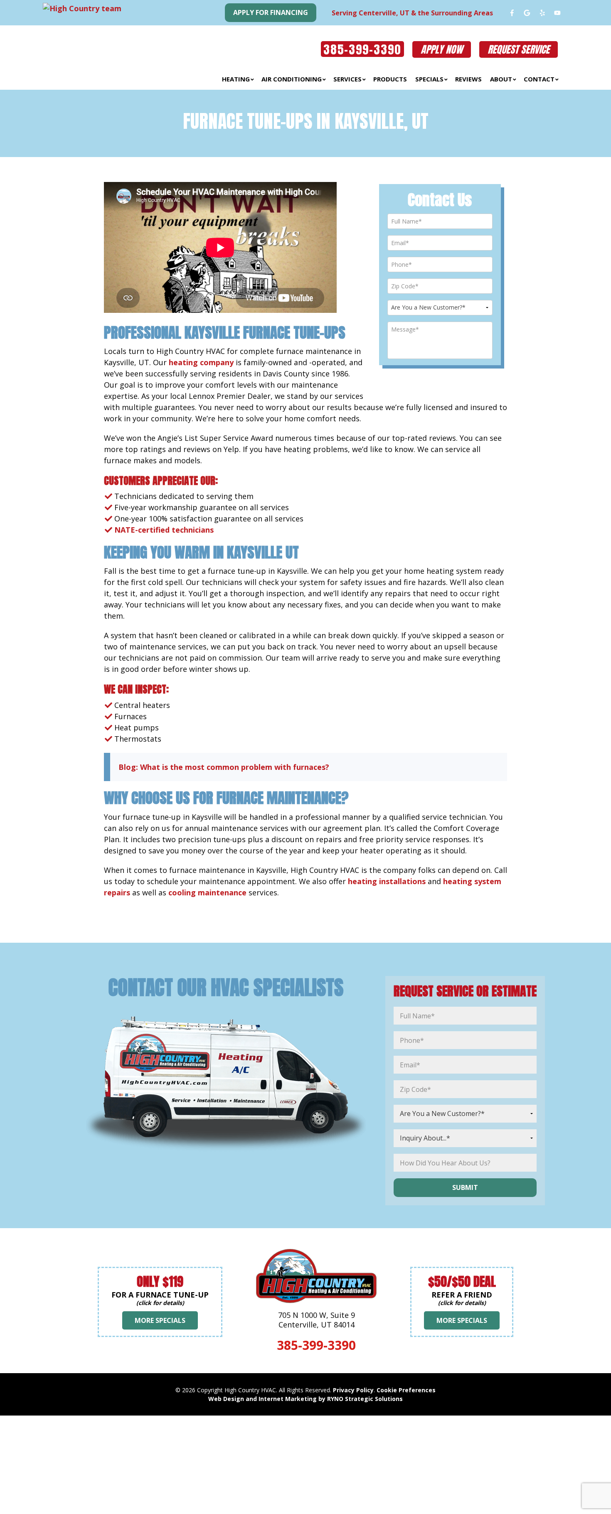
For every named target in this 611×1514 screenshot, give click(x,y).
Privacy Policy (353, 1390)
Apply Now (442, 49)
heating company (201, 362)
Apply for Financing (270, 12)
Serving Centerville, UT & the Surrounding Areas (412, 12)
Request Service (518, 49)
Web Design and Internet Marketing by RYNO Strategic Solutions (305, 1399)
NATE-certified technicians (164, 530)
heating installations (387, 881)
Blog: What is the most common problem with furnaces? (223, 767)
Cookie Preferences (406, 1390)
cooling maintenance (207, 892)
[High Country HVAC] (127, 46)
